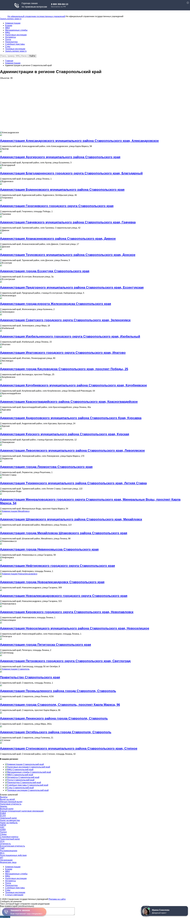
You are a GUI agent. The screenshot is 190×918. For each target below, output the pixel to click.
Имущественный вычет (11, 802)
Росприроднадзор (8, 851)
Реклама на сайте (57, 899)
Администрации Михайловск (15, 511)
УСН (2, 841)
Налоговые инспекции (16, 35)
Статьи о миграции (14, 895)
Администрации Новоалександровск (19, 574)
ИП (1, 858)
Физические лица (8, 862)
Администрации (12, 23)
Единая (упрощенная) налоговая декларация (22, 811)
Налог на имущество (10, 820)
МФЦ (7, 32)
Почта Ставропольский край (20, 780)
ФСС (2, 853)
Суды (7, 46)
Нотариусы (10, 37)
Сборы (3, 834)
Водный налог (7, 809)
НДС (2, 827)
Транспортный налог (10, 839)
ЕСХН (3, 816)
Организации (6, 860)
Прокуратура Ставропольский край (24, 782)
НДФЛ (3, 830)
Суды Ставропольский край (20, 788)
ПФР (2, 848)
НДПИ (3, 825)
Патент (3, 832)
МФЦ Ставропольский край (20, 769)
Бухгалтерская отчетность (12, 846)
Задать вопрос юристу (10, 19)
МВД (7, 28)
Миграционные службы (16, 30)
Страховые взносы (9, 837)
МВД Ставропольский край (20, 775)
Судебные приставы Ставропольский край (27, 785)
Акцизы (3, 806)
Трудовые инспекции (15, 49)
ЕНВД (3, 813)
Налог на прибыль (9, 823)
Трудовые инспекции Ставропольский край (28, 790)
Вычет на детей (7, 799)
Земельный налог (8, 818)
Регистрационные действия (13, 855)
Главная (9, 61)
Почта (8, 39)
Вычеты (3, 797)
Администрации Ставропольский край (25, 764)
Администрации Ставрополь (15, 669)
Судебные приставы (15, 44)
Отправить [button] (5, 917)
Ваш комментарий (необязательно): (17, 906)
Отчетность (5, 844)
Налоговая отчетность (10, 804)
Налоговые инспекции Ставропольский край (28, 767)
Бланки (8, 25)
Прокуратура (11, 42)
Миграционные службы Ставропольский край (29, 772)
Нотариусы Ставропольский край (23, 777)
